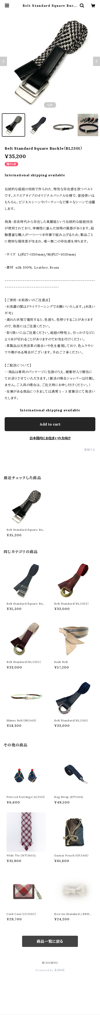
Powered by (45, 970)
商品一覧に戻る (50, 941)
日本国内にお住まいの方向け (50, 438)
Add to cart (50, 424)
